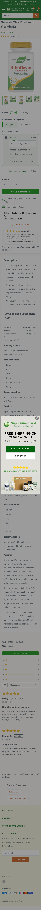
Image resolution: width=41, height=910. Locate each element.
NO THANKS (20, 456)
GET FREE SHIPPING (20, 449)
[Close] (37, 418)
